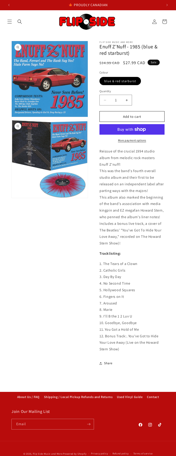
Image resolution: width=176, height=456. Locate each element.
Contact (153, 397)
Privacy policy (99, 453)
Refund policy (121, 453)
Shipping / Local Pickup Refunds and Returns (78, 397)
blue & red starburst (120, 81)
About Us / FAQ (28, 397)
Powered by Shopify (75, 453)
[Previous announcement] (9, 5)
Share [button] (108, 363)
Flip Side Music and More (48, 453)
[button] (10, 22)
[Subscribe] (89, 424)
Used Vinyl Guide (130, 397)
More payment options (132, 140)
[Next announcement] (167, 5)
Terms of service (143, 453)
